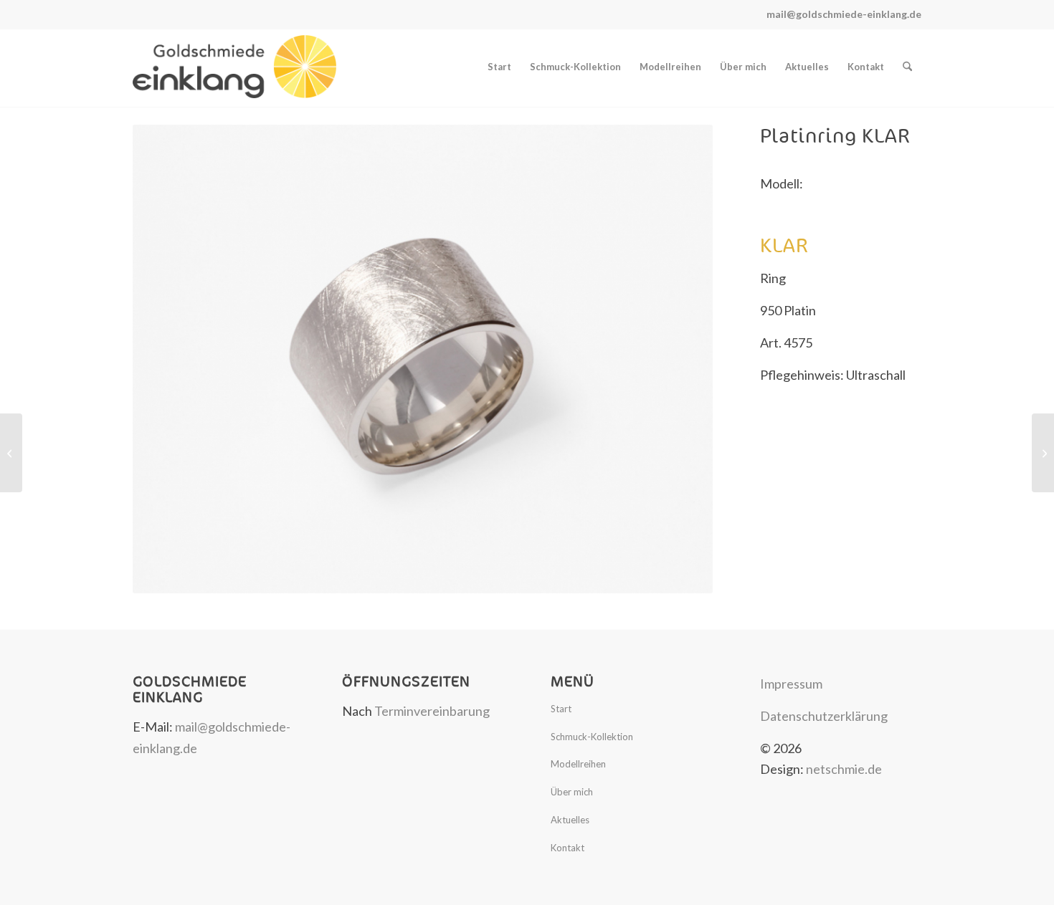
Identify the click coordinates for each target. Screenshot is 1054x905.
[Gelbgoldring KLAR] (1043, 452)
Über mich (572, 792)
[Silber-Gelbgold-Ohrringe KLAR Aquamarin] (11, 452)
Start (561, 708)
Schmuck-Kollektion (592, 736)
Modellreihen (578, 764)
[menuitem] (499, 66)
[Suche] (907, 66)
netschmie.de (844, 769)
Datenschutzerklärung (824, 716)
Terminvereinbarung (432, 711)
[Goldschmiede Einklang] (234, 66)
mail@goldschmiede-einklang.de (843, 14)
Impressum (791, 683)
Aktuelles (570, 819)
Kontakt (567, 847)
